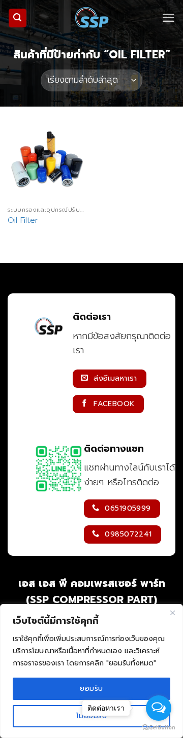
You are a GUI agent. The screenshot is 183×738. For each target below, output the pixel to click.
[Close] (172, 613)
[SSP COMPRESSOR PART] (91, 18)
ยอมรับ (91, 688)
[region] (91, 671)
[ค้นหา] (18, 18)
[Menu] (168, 18)
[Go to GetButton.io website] (158, 727)
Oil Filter (23, 221)
